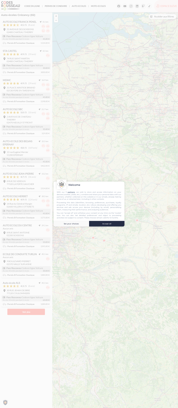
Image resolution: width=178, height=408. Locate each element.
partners (71, 192)
